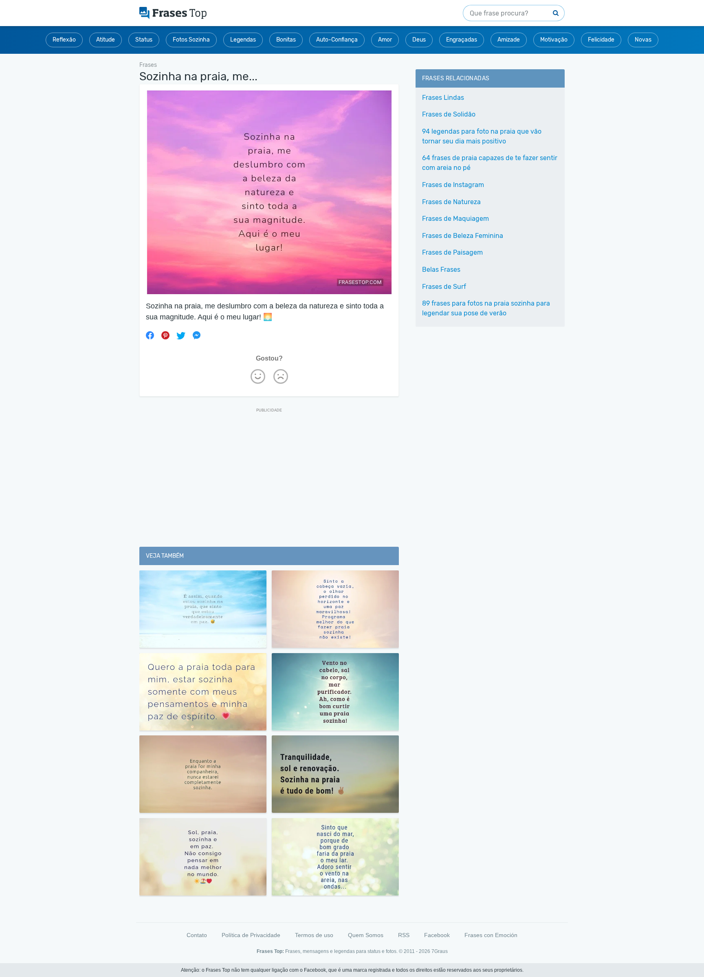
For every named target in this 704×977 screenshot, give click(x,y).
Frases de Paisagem (452, 252)
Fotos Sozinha (191, 39)
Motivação (554, 39)
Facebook (437, 935)
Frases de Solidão (448, 114)
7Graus (439, 951)
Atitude (105, 39)
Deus (419, 39)
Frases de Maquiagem (455, 218)
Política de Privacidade (251, 935)
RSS (403, 935)
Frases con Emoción (490, 935)
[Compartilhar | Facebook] (150, 335)
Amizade (508, 39)
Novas (643, 39)
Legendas (243, 39)
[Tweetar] (181, 335)
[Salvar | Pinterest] (165, 335)
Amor (385, 39)
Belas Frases (441, 269)
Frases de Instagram (453, 185)
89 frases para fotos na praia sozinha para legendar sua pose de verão (486, 308)
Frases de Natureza (451, 202)
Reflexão (64, 39)
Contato (197, 935)
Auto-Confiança (337, 39)
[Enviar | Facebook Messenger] (196, 335)
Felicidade (601, 39)
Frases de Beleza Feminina (462, 236)
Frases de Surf (444, 286)
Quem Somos (365, 935)
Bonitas (286, 39)
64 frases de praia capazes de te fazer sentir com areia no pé (489, 163)
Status (143, 39)
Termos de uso (314, 935)
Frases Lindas (443, 97)
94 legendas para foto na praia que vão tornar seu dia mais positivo (481, 136)
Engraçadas (461, 39)
